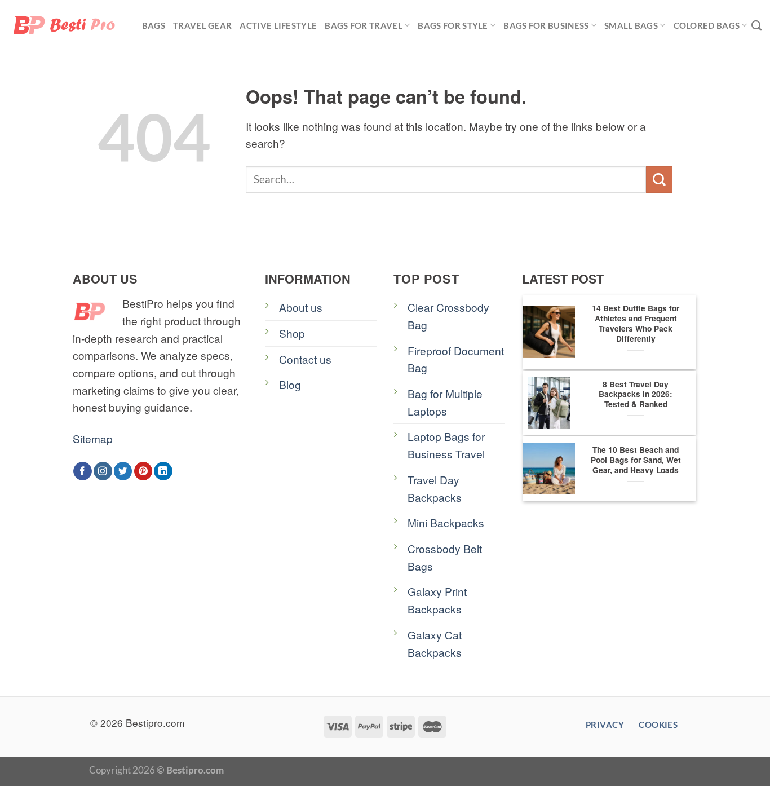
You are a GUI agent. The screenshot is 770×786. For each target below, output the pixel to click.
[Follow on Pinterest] (143, 471)
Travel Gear (202, 25)
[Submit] (659, 179)
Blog (290, 384)
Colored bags (707, 25)
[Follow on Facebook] (82, 471)
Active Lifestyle (278, 25)
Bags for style (453, 25)
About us (300, 307)
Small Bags (631, 25)
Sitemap (93, 438)
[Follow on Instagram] (103, 471)
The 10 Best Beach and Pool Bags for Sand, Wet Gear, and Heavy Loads (636, 460)
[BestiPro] (64, 25)
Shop (292, 333)
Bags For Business (545, 25)
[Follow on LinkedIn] (163, 471)
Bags (153, 25)
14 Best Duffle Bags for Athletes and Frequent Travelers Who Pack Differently (635, 323)
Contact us (305, 358)
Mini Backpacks (446, 522)
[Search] (756, 25)
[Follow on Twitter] (123, 471)
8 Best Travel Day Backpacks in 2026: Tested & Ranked (635, 394)
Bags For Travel (363, 25)
